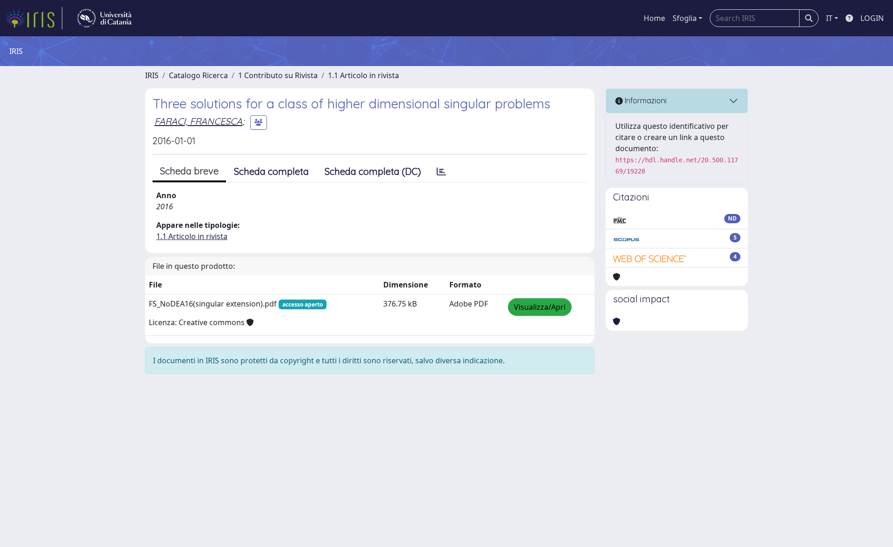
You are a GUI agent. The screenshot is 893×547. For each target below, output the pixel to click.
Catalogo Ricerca (198, 75)
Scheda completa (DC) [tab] (373, 171)
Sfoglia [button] (685, 18)
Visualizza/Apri (540, 307)
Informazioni (644, 100)
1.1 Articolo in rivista (363, 75)
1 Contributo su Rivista (278, 75)
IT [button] (829, 18)
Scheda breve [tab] (189, 171)
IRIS (152, 75)
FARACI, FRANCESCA (198, 121)
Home (654, 18)
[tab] (441, 171)
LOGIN (872, 18)
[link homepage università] (104, 18)
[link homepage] (34, 18)
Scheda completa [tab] (271, 171)
